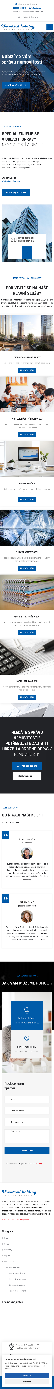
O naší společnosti (22, 17)
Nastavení (27, 1382)
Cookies (11, 1219)
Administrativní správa (18, 1279)
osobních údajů (37, 1163)
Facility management (17, 1291)
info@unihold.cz (35, 8)
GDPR (4, 1219)
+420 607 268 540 (19, 8)
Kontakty (35, 17)
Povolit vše (27, 1375)
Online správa (9, 1261)
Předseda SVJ (14, 1267)
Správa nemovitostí (17, 1273)
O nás (6, 1244)
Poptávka (8, 1255)
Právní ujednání (23, 1219)
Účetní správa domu (17, 1285)
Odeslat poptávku (14, 192)
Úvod (6, 1238)
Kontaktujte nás (8, 822)
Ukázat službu (27, 370)
